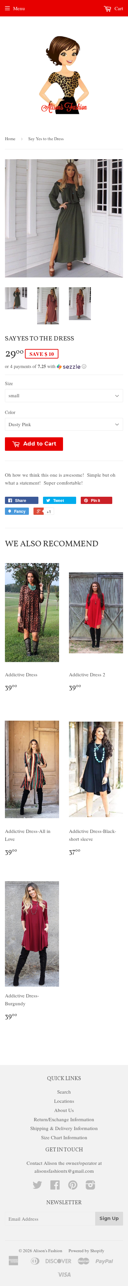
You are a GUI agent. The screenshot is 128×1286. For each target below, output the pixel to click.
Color (10, 412)
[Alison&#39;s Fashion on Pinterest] (73, 1187)
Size (9, 383)
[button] (64, 366)
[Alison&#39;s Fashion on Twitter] (37, 1187)
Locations (64, 1101)
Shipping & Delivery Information (64, 1128)
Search (64, 1091)
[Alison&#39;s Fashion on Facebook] (55, 1187)
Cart (118, 8)
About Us (64, 1110)
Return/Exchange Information (64, 1119)
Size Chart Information (64, 1137)
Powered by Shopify (86, 1250)
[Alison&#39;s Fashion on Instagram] (91, 1187)
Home (10, 139)
